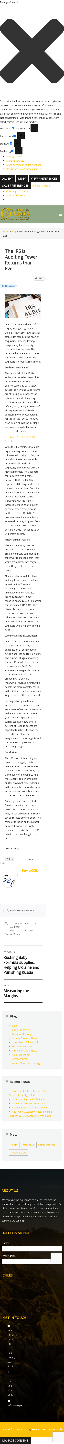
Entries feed (27, 1144)
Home (5, 231)
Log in (14, 1144)
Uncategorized (19, 1058)
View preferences (44, 178)
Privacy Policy (56, 1429)
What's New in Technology (26, 1063)
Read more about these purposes (24, 169)
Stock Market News (22, 1046)
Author (10, 859)
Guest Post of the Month (25, 1042)
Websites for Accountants (14, 1429)
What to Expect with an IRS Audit (29, 1103)
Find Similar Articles (20, 910)
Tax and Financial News (24, 1050)
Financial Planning (21, 1034)
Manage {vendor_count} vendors (23, 164)
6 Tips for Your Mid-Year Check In (30, 1107)
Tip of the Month (21, 1054)
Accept (7, 178)
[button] (32, 51)
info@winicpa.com (17, 1405)
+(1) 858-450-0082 (10, 1385)
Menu (60, 214)
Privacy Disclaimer (16, 195)
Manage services (15, 160)
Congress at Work (21, 1029)
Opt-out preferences (17, 191)
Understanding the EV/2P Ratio (28, 1099)
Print (39, 278)
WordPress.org (18, 1152)
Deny (22, 178)
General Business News (24, 1038)
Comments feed (46, 1144)
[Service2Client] (8, 880)
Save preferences (15, 185)
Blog (13, 231)
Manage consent (15, 1440)
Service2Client (22, 923)
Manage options (15, 156)
